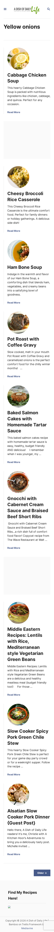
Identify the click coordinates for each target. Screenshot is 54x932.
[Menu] (5, 9)
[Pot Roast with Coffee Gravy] (18, 323)
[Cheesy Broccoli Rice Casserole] (18, 177)
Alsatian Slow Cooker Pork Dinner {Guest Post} (28, 817)
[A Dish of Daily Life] (26, 9)
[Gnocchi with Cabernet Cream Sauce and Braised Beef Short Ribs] (18, 482)
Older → (42, 872)
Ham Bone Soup (24, 267)
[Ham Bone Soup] (18, 251)
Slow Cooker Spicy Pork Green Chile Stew (27, 737)
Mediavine (27, 928)
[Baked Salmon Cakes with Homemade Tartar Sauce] (18, 396)
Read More (13, 112)
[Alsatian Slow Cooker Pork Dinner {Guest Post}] (18, 795)
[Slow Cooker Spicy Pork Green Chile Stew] (18, 715)
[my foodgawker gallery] (9, 907)
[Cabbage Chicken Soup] (18, 59)
